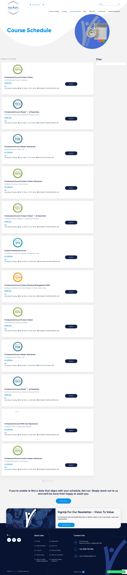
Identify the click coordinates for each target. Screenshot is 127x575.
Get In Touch (63, 501)
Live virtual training (11, 88)
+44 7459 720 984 (86, 549)
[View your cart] (43, 4)
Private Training (54, 11)
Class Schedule (40, 545)
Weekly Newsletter (114, 11)
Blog (84, 11)
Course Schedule (75, 11)
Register (71, 84)
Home (38, 541)
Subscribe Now (66, 525)
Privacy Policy (40, 555)
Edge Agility (14, 571)
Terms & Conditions (57, 555)
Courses (64, 11)
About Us (92, 11)
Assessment (54, 541)
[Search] (119, 4)
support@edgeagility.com (87, 556)
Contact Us (101, 11)
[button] (116, 571)
